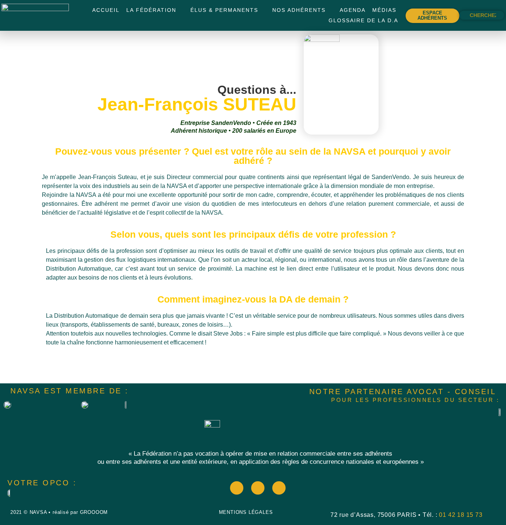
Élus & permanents (224, 10)
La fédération (151, 10)
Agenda (353, 10)
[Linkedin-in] (279, 488)
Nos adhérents (299, 10)
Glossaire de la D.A (363, 20)
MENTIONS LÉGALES (246, 512)
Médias (384, 10)
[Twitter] (257, 488)
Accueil (106, 10)
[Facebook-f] (236, 488)
